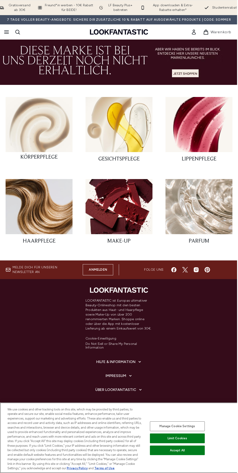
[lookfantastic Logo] (119, 32)
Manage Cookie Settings (177, 426)
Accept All (177, 450)
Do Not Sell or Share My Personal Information (111, 346)
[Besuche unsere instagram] (196, 269)
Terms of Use (104, 468)
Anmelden (98, 270)
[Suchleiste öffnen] (17, 32)
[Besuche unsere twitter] (185, 269)
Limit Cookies (177, 438)
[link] (193, 32)
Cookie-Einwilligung (101, 338)
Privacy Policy (77, 468)
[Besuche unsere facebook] (173, 269)
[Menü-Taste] (6, 32)
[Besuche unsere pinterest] (207, 269)
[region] (119, 438)
